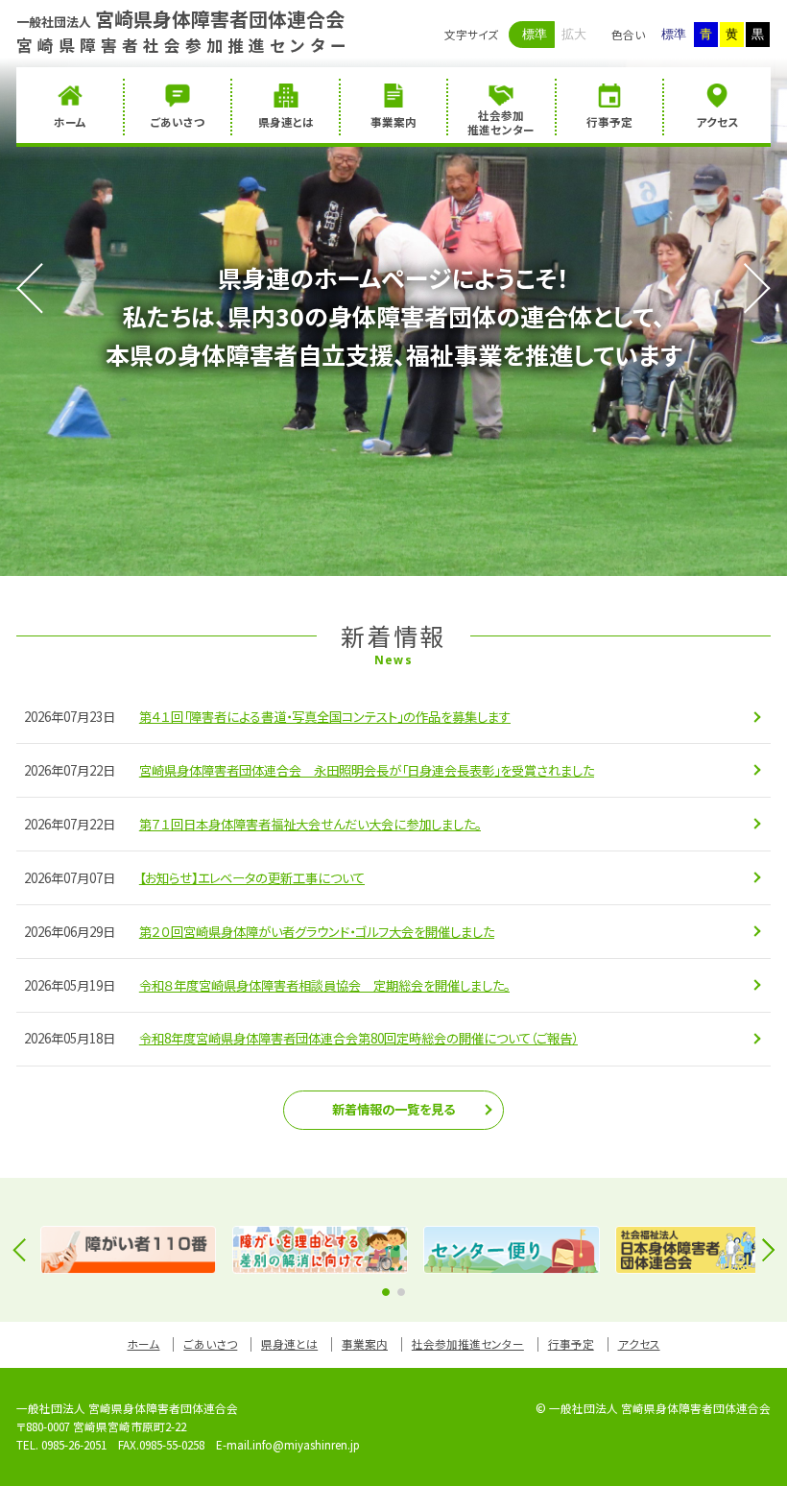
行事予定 (571, 1343)
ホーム (143, 1343)
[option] (128, 1250)
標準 (534, 34)
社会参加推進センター (468, 1343)
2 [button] (401, 1292)
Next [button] (763, 1249)
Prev (41, 288)
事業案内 (365, 1343)
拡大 (573, 34)
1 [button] (386, 1292)
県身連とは (289, 1343)
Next (746, 288)
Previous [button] (24, 1249)
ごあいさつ (210, 1343)
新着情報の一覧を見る (393, 1109)
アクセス (639, 1343)
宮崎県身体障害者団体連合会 (180, 19)
